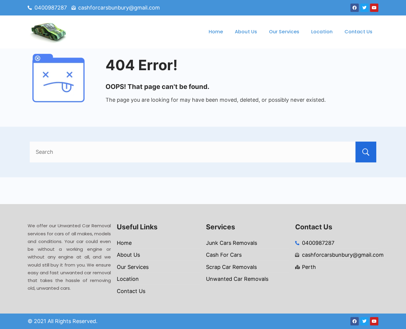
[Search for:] (203, 152)
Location (322, 31)
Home (216, 31)
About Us (246, 31)
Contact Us (358, 31)
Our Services (284, 31)
